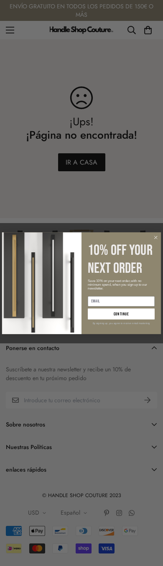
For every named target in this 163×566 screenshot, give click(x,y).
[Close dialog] (155, 237)
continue (121, 313)
